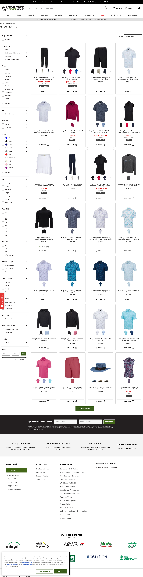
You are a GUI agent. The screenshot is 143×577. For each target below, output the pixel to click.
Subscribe (109, 422)
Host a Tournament (74, 493)
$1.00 (16, 359)
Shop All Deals (72, 521)
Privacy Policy (39, 429)
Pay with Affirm (72, 503)
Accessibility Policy (74, 514)
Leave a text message (18, 476)
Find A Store (43, 478)
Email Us (13, 482)
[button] (117, 8)
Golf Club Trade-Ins (74, 485)
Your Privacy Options (74, 507)
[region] (36, 563)
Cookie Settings (44, 571)
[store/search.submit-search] (104, 8)
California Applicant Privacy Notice (80, 517)
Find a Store (65, 2)
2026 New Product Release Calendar (45, 2)
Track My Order (15, 488)
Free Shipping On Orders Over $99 (47, 19)
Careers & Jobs (45, 482)
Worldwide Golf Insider (75, 489)
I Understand (60, 571)
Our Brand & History (46, 475)
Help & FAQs (13, 491)
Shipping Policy (15, 498)
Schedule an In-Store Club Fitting (84, 2)
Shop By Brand (72, 524)
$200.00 (22, 359)
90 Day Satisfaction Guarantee (78, 478)
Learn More (71, 544)
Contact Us (43, 485)
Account (131, 8)
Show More (6, 103)
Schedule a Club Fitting (75, 475)
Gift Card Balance (16, 502)
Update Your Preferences (76, 496)
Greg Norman (10, 23)
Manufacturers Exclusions (76, 482)
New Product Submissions (76, 500)
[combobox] (67, 8)
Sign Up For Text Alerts (99, 19)
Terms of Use (27, 564)
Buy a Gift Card (105, 2)
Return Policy (14, 495)
